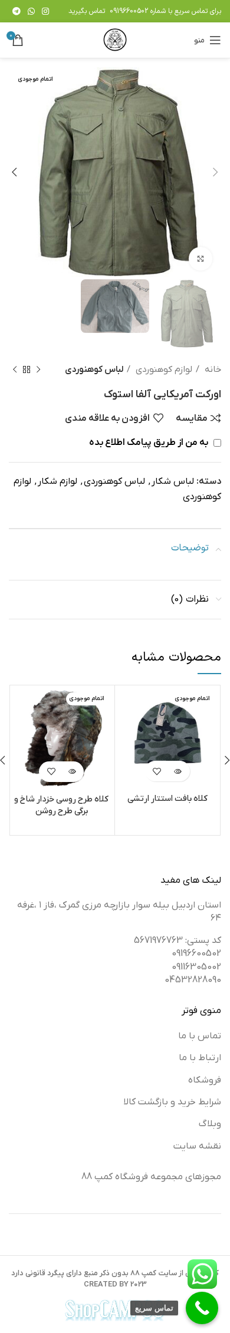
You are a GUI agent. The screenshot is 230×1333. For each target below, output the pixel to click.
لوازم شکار (57, 481)
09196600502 (129, 11)
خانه (211, 369)
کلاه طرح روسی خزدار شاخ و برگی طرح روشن (61, 805)
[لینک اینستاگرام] (45, 11)
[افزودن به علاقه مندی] (157, 771)
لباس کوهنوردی (94, 369)
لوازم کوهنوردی (162, 369)
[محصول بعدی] (15, 369)
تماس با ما (199, 1036)
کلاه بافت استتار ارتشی (167, 798)
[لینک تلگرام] (16, 11)
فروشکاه (204, 1080)
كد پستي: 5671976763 (177, 940)
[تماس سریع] (202, 1308)
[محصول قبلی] (38, 369)
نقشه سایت (197, 1146)
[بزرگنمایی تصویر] (200, 258)
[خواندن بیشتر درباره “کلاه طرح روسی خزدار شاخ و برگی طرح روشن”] (71, 771)
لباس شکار (173, 481)
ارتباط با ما (200, 1058)
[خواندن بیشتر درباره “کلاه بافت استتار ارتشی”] (177, 771)
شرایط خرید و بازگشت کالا (172, 1102)
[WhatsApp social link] (31, 11)
